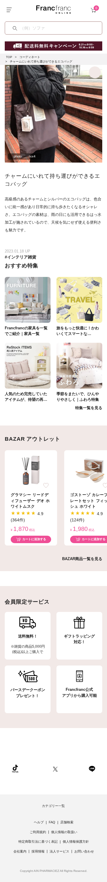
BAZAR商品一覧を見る (82, 559)
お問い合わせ (84, 851)
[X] (55, 768)
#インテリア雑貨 (20, 257)
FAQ (52, 822)
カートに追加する (34, 539)
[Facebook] (73, 768)
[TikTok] (15, 768)
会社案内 (19, 851)
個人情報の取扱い (64, 832)
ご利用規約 (38, 832)
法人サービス (59, 851)
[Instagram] (35, 768)
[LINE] (92, 768)
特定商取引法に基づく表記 (38, 841)
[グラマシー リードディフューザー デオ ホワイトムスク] (31, 470)
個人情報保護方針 (76, 841)
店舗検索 (66, 822)
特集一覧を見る (88, 408)
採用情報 (38, 851)
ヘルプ (39, 822)
